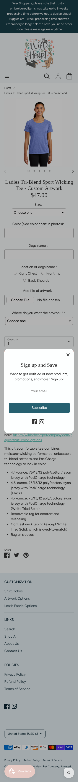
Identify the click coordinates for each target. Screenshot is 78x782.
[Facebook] (34, 421)
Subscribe (39, 408)
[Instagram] (41, 421)
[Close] (68, 354)
